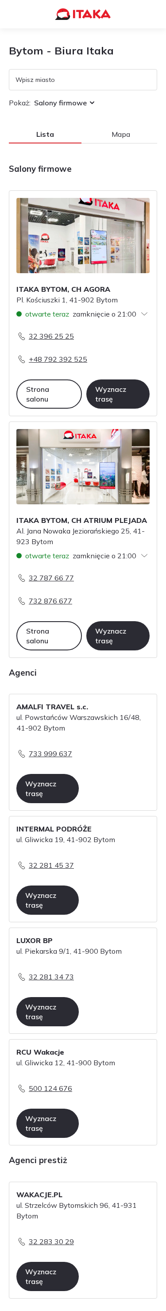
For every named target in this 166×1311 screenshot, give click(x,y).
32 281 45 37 (51, 865)
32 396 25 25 (51, 336)
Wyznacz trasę (110, 394)
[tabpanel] (83, 736)
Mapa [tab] (121, 134)
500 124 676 (50, 1088)
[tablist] (83, 134)
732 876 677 (50, 600)
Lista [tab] (45, 134)
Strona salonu (37, 394)
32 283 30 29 (51, 1241)
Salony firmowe (60, 103)
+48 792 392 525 (58, 359)
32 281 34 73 (51, 976)
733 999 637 (50, 753)
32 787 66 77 (51, 577)
